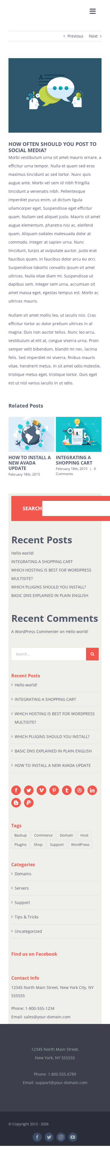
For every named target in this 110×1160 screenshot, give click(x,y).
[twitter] (49, 1142)
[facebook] (37, 1142)
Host (84, 840)
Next (93, 36)
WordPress (80, 850)
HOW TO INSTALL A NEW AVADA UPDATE (53, 770)
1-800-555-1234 (39, 1013)
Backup (20, 840)
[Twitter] (29, 795)
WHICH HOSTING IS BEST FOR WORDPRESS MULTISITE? (77, 465)
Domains (23, 879)
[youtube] (72, 1142)
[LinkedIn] (92, 795)
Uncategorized (28, 936)
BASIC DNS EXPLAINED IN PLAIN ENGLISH (49, 600)
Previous (75, 36)
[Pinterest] (54, 795)
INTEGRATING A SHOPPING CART (27, 460)
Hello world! (22, 558)
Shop (38, 850)
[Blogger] (16, 808)
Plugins (20, 850)
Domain (66, 840)
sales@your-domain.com (47, 1022)
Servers (22, 893)
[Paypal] (29, 808)
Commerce (43, 840)
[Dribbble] (79, 795)
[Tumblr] (67, 795)
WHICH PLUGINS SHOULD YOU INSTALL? (48, 592)
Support (57, 850)
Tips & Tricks (27, 922)
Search (32, 514)
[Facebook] (16, 795)
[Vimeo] (41, 795)
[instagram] (60, 1142)
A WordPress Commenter (35, 637)
